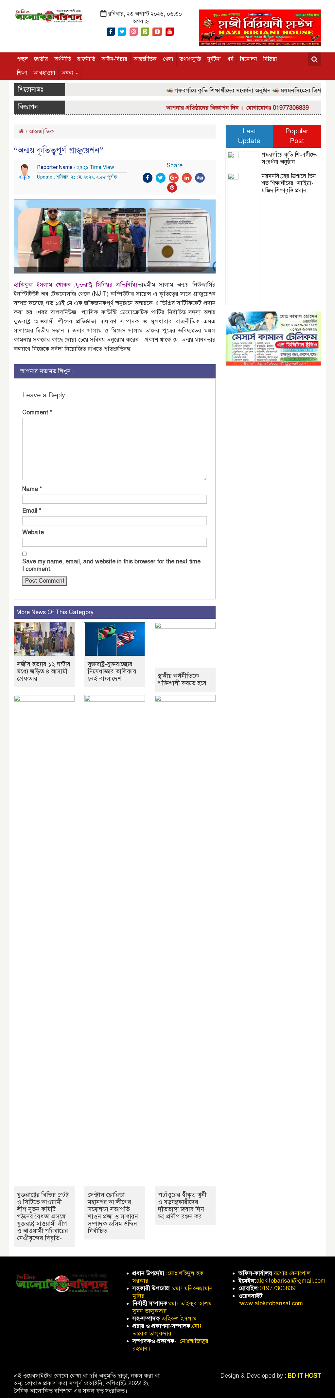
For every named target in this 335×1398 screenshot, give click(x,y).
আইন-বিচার (114, 59)
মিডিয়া (270, 59)
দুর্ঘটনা (214, 59)
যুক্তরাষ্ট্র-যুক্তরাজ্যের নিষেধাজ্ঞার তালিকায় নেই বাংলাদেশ (112, 671)
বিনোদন (248, 59)
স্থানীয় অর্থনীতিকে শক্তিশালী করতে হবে (182, 679)
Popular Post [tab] (297, 136)
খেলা (168, 59)
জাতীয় (41, 59)
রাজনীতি (86, 59)
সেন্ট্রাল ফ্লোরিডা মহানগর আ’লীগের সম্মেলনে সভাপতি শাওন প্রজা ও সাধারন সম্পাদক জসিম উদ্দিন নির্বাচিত (113, 1213)
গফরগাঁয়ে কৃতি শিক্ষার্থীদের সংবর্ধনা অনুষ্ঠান (211, 90)
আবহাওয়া (44, 72)
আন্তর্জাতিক (145, 59)
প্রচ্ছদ (22, 59)
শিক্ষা (22, 72)
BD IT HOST (304, 1375)
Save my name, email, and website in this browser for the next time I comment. (111, 565)
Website (33, 532)
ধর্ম (230, 59)
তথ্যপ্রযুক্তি (190, 59)
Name (32, 489)
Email (32, 510)
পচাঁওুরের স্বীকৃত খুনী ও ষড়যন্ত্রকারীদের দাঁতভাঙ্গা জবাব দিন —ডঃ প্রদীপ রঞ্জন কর (185, 1205)
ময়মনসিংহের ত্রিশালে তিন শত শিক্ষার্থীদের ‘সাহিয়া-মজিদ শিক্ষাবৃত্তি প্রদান (289, 183)
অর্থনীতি (62, 59)
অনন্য (68, 72)
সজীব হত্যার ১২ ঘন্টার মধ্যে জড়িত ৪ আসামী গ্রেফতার (43, 671)
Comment (37, 412)
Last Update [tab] (249, 136)
